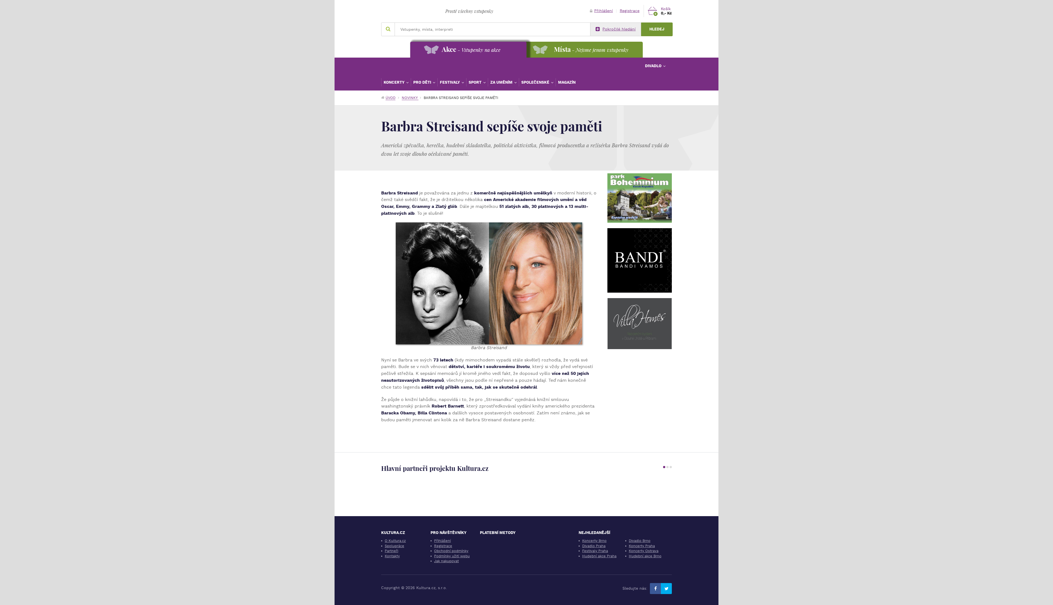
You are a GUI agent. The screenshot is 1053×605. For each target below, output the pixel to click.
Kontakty (392, 556)
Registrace (629, 11)
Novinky (410, 98)
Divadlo (654, 66)
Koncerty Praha (642, 546)
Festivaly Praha (595, 551)
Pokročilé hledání (619, 29)
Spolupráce (394, 546)
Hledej (656, 29)
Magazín (567, 82)
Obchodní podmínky (451, 551)
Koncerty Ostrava (643, 551)
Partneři (391, 551)
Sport (476, 82)
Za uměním (502, 82)
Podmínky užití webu (452, 556)
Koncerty (395, 82)
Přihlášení (603, 11)
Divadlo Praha (593, 546)
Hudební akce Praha (599, 556)
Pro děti (422, 82)
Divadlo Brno (639, 541)
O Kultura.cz (395, 541)
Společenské (535, 82)
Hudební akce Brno (645, 556)
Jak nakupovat (446, 561)
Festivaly (450, 82)
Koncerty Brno (594, 541)
